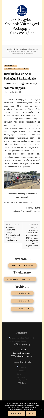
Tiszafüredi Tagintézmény (16, 69)
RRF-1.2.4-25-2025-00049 (22, 265)
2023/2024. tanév (22, 301)
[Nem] (41, 409)
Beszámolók (10, 65)
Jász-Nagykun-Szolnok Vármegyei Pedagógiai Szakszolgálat (22, 26)
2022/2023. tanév (22, 309)
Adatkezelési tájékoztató (20, 279)
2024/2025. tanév (22, 293)
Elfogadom (16, 413)
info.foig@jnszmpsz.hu (22, 353)
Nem (31, 413)
